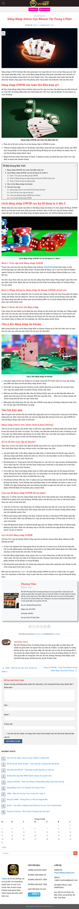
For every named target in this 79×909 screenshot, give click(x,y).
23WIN (14, 72)
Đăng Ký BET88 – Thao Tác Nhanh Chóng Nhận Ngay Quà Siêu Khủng (35, 782)
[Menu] (3, 3)
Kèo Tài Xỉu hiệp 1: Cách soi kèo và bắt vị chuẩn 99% (28, 758)
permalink (56, 634)
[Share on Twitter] (37, 626)
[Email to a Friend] (41, 626)
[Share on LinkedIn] (49, 626)
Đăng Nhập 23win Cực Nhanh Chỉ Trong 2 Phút (26, 788)
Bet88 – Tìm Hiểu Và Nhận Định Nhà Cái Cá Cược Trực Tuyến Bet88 (34, 805)
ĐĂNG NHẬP (45, 9)
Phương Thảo (49, 25)
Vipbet (23, 571)
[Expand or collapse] (75, 165)
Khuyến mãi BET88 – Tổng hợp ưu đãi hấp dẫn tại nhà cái (30, 770)
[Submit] (75, 853)
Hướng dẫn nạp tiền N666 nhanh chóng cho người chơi (29, 776)
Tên (6, 705)
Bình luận (8, 687)
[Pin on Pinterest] (45, 626)
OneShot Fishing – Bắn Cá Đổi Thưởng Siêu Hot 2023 (28, 811)
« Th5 (4, 847)
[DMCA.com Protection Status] (34, 894)
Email (7, 715)
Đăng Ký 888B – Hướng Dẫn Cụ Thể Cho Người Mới (27, 799)
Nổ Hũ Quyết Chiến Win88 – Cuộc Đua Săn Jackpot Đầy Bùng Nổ (33, 764)
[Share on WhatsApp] (30, 626)
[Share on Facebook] (34, 626)
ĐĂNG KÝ (34, 9)
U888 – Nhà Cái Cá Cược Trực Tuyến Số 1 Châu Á (26, 793)
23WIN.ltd (48, 267)
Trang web (8, 724)
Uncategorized (39, 16)
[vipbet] (40, 3)
